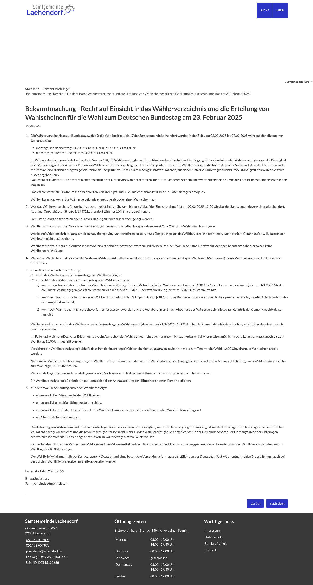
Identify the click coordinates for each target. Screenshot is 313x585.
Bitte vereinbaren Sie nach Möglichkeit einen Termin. (151, 530)
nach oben (277, 503)
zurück (255, 503)
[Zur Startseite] (89, 10)
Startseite (32, 89)
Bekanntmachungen (56, 89)
